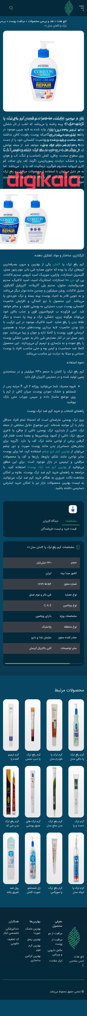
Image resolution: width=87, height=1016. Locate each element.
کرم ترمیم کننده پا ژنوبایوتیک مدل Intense (11, 757)
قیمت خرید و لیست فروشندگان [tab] (58, 529)
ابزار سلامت (55, 961)
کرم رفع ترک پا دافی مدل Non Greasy (77, 757)
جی (72, 280)
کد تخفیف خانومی (13, 941)
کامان (56, 264)
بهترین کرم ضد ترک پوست (47, 467)
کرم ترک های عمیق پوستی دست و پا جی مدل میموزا (33, 823)
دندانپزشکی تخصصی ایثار (11, 931)
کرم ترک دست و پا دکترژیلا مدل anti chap (77, 823)
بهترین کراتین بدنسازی (32, 958)
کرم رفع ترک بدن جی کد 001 (12, 823)
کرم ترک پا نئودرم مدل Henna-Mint (54, 757)
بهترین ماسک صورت (32, 931)
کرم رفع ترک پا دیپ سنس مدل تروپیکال (32, 757)
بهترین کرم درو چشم (56, 451)
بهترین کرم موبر (34, 948)
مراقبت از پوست (57, 942)
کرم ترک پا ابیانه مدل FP (78, 890)
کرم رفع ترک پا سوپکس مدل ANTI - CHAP (55, 890)
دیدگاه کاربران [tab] (50, 521)
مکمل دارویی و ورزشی (55, 952)
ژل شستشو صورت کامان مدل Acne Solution (33, 890)
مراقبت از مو (55, 934)
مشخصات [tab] (70, 521)
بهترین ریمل (33, 939)
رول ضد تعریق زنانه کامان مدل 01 (11, 890)
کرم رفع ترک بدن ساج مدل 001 (54, 823)
